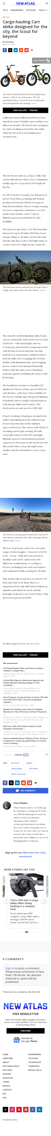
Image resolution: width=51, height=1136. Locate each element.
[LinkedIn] (16, 50)
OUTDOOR (31, 10)
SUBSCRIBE (8, 1058)
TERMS (6, 1082)
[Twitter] (10, 50)
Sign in (9, 968)
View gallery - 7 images (25, 110)
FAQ (4, 1097)
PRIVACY (6, 1085)
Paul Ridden (21, 803)
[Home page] (25, 4)
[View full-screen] (48, 60)
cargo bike (16, 769)
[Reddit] (21, 50)
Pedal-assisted (18, 774)
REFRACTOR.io (35, 1070)
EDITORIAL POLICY (11, 1066)
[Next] (44, 900)
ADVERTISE (8, 1078)
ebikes (29, 763)
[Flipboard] (26, 50)
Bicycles (6, 17)
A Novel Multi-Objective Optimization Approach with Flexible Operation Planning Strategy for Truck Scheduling (23, 682)
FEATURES (7, 1070)
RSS (4, 1093)
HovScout (24, 643)
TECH (5, 10)
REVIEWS (7, 1074)
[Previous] (7, 900)
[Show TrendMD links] (47, 754)
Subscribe (26, 1030)
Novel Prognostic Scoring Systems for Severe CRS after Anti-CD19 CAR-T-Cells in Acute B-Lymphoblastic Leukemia (25, 699)
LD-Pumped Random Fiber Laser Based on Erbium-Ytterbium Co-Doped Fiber (23, 669)
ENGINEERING (16, 10)
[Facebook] (5, 50)
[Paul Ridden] (7, 805)
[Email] (32, 50)
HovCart (34, 643)
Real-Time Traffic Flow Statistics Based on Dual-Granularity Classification (22, 727)
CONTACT (7, 1089)
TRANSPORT (44, 10)
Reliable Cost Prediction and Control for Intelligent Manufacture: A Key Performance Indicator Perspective (25, 710)
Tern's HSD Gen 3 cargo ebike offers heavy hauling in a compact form (24, 905)
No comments (28, 790)
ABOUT (6, 1062)
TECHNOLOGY (34, 1062)
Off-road (33, 769)
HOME (5, 1054)
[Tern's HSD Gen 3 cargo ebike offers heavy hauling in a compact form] (25, 885)
